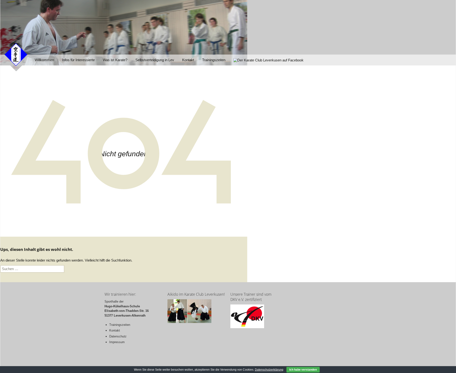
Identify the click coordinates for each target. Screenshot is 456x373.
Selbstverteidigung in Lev (154, 60)
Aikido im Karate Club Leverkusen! (196, 294)
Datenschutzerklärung (269, 369)
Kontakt (188, 60)
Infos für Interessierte (78, 60)
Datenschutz (118, 336)
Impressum (117, 342)
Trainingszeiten (213, 60)
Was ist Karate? (115, 60)
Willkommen (44, 60)
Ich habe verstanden (303, 369)
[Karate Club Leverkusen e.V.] (16, 54)
